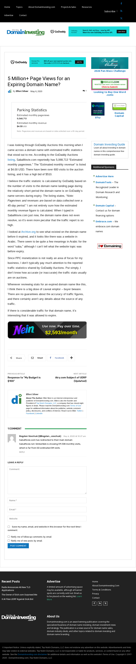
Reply (22, 452)
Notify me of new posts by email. (27, 541)
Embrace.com (104, 221)
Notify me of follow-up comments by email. (31, 537)
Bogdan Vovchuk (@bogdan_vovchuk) (40, 436)
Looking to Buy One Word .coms (110, 93)
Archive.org (28, 231)
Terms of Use (75, 406)
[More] (71, 358)
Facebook (30, 413)
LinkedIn (39, 413)
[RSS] (121, 11)
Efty (98, 117)
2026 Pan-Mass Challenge (110, 70)
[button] (133, 11)
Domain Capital (105, 205)
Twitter (79, 411)
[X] (121, 18)
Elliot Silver (22, 91)
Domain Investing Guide (109, 144)
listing (11, 159)
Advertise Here (105, 176)
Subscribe (109, 11)
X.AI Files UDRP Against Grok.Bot (17, 599)
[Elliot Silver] (10, 91)
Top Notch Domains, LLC (46, 403)
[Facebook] (121, 4)
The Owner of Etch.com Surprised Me (19, 594)
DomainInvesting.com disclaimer (32, 654)
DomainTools (103, 182)
